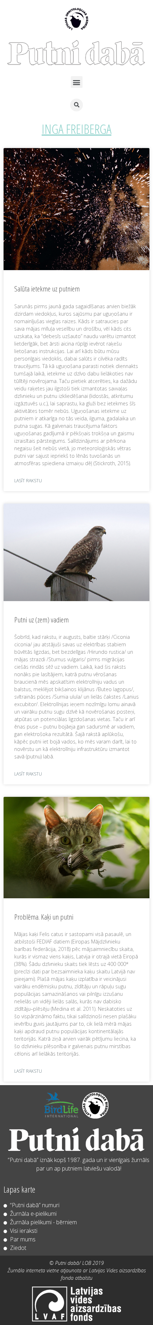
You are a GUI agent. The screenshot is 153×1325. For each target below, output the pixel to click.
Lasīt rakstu (28, 481)
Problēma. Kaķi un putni (43, 917)
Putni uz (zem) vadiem (41, 620)
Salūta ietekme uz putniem (47, 289)
